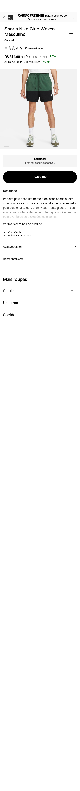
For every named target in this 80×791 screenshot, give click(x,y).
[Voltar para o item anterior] (3, 17)
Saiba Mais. (51, 19)
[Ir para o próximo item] (73, 17)
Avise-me (40, 177)
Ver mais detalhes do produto (22, 224)
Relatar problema (13, 258)
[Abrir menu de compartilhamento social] (71, 31)
